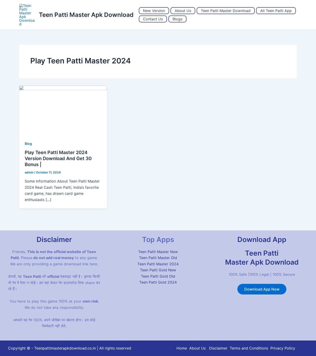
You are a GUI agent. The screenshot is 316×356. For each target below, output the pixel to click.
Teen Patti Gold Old (158, 276)
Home (182, 348)
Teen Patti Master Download (226, 10)
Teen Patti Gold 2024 (158, 282)
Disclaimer (218, 348)
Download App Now (261, 289)
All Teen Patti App (276, 10)
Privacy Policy (282, 348)
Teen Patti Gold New (158, 270)
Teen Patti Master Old (158, 257)
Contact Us (153, 19)
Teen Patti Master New (158, 251)
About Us (183, 10)
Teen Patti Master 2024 (158, 264)
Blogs (177, 19)
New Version (154, 10)
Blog (28, 143)
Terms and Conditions (249, 348)
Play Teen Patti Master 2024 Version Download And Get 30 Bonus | (58, 158)
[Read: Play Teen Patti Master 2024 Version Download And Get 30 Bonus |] (63, 110)
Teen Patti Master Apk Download (86, 14)
